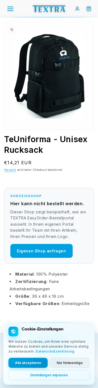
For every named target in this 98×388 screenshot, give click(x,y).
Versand (10, 169)
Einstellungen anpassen (49, 375)
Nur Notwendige (69, 363)
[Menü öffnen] (10, 9)
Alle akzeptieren (28, 363)
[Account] (77, 9)
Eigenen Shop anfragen (41, 251)
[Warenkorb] (89, 9)
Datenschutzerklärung (55, 351)
